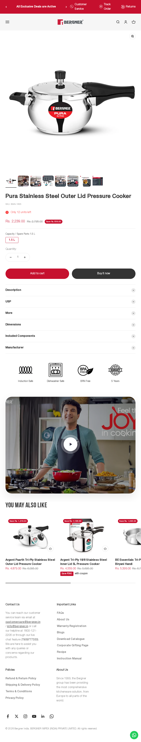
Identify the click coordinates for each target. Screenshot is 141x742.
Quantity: (11, 249)
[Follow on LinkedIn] (43, 716)
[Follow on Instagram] (25, 716)
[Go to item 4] (48, 182)
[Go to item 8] (97, 182)
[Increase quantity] (25, 257)
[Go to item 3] (35, 182)
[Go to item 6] (72, 182)
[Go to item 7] (85, 182)
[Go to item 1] (11, 182)
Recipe (61, 652)
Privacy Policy (15, 698)
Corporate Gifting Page (73, 645)
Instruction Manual (69, 659)
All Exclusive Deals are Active (36, 7)
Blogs (61, 632)
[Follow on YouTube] (34, 716)
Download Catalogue (71, 639)
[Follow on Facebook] (8, 716)
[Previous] (6, 7)
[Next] (66, 7)
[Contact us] (134, 735)
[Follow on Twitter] (16, 716)
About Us (63, 619)
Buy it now (103, 273)
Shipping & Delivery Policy (23, 685)
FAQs (60, 613)
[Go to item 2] (23, 182)
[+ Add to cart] (50, 549)
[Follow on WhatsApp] (51, 716)
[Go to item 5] (60, 182)
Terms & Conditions (19, 691)
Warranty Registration (71, 626)
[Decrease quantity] (11, 257)
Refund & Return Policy (21, 678)
